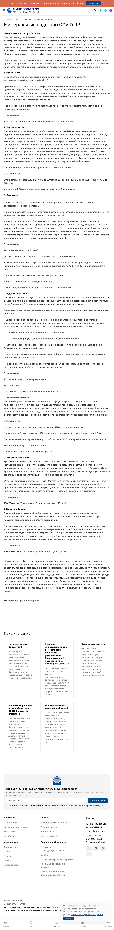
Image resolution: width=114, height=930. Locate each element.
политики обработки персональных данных (85, 805)
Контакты (9, 836)
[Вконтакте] (96, 848)
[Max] (110, 10)
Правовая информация (53, 842)
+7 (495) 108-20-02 (96, 824)
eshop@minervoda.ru (97, 831)
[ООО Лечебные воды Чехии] (23, 10)
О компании (10, 822)
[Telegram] (105, 10)
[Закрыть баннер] (110, 465)
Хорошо (68, 918)
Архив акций (11, 847)
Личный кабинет (49, 836)
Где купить (10, 860)
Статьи (7, 856)
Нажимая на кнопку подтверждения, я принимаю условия (58, 805)
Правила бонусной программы (56, 859)
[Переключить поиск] (95, 10)
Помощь (45, 818)
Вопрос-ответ (47, 831)
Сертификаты (11, 865)
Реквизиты (10, 831)
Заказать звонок (94, 827)
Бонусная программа (15, 827)
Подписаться (98, 800)
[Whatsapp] (100, 10)
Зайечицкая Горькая (17, 397)
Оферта (44, 855)
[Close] (106, 905)
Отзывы (8, 851)
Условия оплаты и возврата (55, 822)
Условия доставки (50, 827)
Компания (9, 818)
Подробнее (93, 3)
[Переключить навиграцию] (3, 10)
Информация (11, 842)
